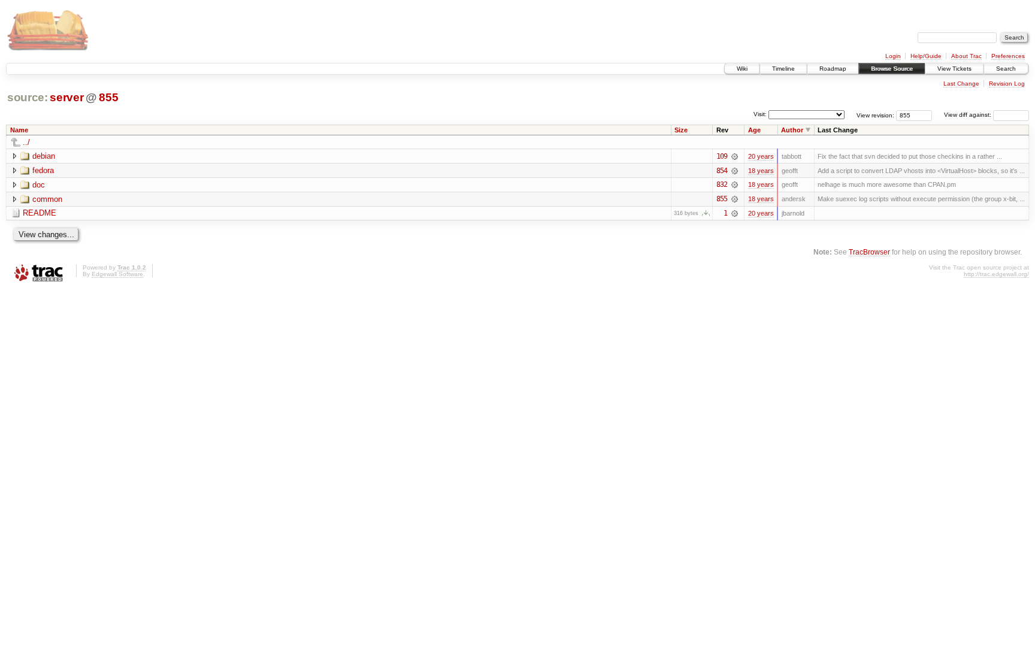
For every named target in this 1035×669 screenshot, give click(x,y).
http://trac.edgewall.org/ (996, 274)
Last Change (961, 83)
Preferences (1008, 56)
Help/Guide (926, 56)
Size (681, 130)
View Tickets (954, 68)
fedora (43, 170)
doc (38, 184)
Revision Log (1007, 83)
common (47, 199)
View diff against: (968, 114)
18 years (761, 170)
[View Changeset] (734, 156)
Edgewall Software (117, 274)
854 (721, 171)
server (66, 97)
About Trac (966, 56)
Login (893, 56)
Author (792, 130)
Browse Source (892, 68)
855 (108, 97)
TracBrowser (869, 252)
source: (27, 97)
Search (1006, 68)
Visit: (760, 114)
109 (721, 156)
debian (43, 156)
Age (754, 130)
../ (26, 142)
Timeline (783, 68)
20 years (761, 156)
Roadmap (832, 68)
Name (19, 130)
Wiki (742, 68)
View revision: (875, 114)
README (39, 212)
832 (721, 184)
